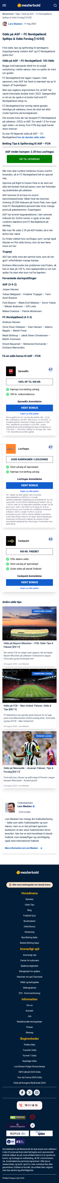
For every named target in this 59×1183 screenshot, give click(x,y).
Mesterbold (7, 14)
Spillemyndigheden (29, 966)
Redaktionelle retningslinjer (29, 1021)
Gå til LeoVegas (29, 159)
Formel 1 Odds (29, 1055)
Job (29, 1016)
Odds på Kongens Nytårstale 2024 (29, 1083)
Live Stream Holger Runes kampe (29, 1066)
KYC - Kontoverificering (29, 993)
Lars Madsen (15, 24)
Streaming (29, 932)
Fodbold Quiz (29, 915)
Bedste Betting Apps (29, 943)
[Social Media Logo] (22, 1093)
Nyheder (29, 899)
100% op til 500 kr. (29, 382)
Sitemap (29, 1032)
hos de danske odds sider (31, 137)
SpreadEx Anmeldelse (30, 401)
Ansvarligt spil (29, 949)
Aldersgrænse (29, 987)
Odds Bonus (29, 926)
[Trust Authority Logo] (17, 1125)
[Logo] (29, 873)
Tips (17, 14)
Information (29, 999)
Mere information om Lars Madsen (21, 848)
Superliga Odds (29, 1061)
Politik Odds (29, 1044)
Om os (29, 1005)
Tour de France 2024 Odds (29, 1077)
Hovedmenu (29, 893)
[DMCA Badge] (17, 1118)
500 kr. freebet (29, 551)
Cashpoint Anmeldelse (29, 576)
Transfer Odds (29, 1050)
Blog (29, 910)
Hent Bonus (29, 408)
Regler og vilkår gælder (29, 414)
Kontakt (29, 1010)
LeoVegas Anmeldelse (29, 479)
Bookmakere (29, 921)
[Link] (29, 623)
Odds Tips (29, 904)
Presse (29, 1027)
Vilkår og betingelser (29, 982)
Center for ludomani (29, 960)
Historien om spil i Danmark (29, 976)
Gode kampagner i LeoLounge (29, 459)
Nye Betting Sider (29, 937)
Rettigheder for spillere (29, 971)
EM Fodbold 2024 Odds (30, 1072)
